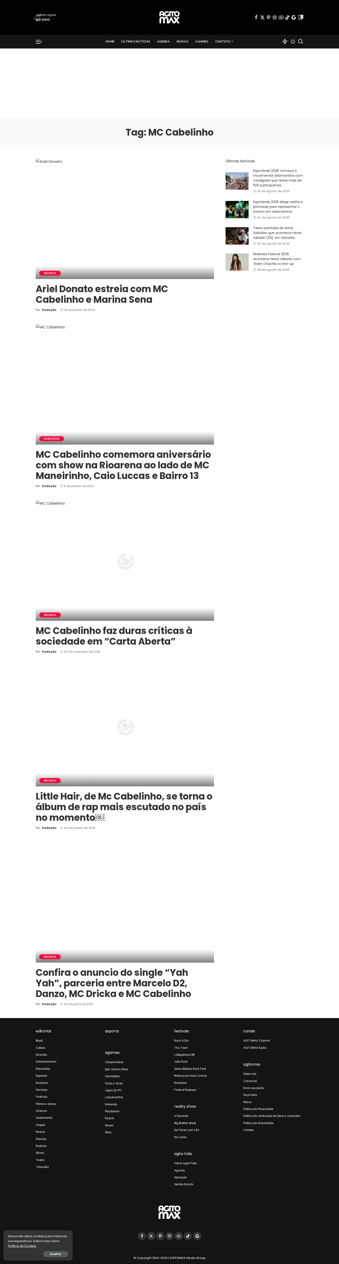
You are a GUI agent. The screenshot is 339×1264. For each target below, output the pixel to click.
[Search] (300, 41)
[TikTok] (287, 17)
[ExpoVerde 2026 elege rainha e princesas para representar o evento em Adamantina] (237, 209)
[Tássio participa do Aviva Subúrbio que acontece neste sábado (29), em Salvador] (237, 236)
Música (50, 273)
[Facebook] (256, 17)
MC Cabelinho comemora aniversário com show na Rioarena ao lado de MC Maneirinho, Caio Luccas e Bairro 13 (123, 465)
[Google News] (293, 17)
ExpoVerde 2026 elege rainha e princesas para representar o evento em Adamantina (278, 207)
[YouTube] (281, 17)
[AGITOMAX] (169, 17)
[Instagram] (275, 17)
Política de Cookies (22, 1246)
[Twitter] (262, 17)
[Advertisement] (169, 83)
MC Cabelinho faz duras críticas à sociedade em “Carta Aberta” (114, 636)
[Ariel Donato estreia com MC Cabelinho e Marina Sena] (125, 218)
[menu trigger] (41, 41)
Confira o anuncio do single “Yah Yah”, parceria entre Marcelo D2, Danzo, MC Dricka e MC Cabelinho (113, 983)
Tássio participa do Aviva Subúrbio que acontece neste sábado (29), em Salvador (277, 233)
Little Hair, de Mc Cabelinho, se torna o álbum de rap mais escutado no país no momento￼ (124, 807)
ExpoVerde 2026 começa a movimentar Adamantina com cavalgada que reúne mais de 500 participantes (278, 178)
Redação (49, 310)
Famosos (51, 438)
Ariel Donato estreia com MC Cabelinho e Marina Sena (102, 294)
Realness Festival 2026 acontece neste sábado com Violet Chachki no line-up (277, 259)
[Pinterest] (268, 17)
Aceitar (55, 1254)
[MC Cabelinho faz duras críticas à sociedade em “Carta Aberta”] (125, 560)
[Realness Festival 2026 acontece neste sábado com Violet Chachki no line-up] (237, 262)
